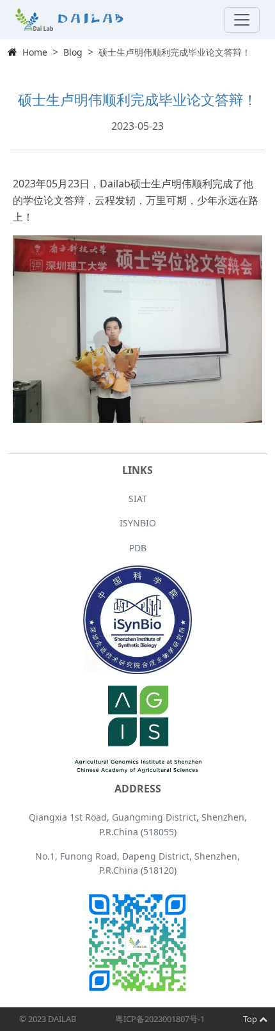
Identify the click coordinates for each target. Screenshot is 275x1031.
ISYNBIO (138, 523)
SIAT (138, 498)
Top (251, 1019)
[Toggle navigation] (242, 20)
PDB (137, 548)
